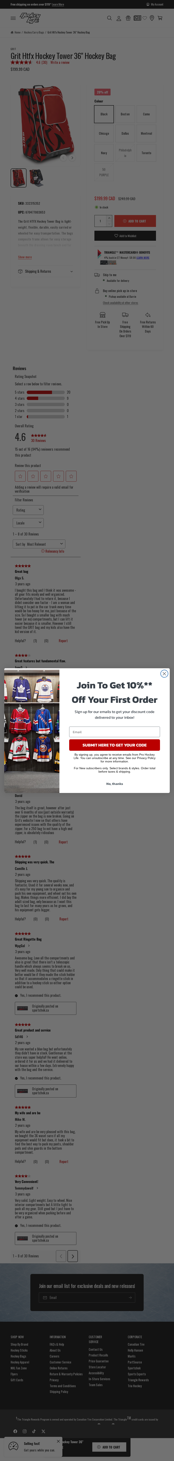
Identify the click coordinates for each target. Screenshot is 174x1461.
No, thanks (114, 783)
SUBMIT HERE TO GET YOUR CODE (115, 745)
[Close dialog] (164, 673)
